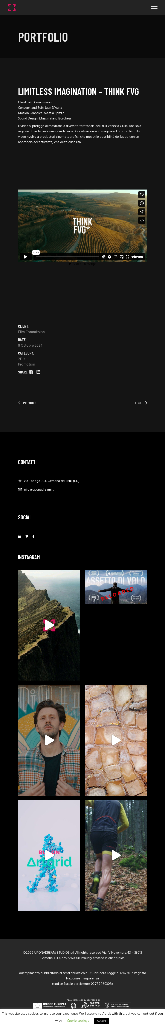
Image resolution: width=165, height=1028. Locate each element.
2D (20, 359)
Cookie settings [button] (78, 1020)
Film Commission (31, 332)
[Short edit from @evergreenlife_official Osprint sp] (116, 855)
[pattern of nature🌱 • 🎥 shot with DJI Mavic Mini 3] (116, 740)
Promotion (26, 364)
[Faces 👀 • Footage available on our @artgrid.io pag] (49, 740)
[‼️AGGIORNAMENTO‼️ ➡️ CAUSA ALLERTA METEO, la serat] (116, 587)
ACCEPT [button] (101, 1021)
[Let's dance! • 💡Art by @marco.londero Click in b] (49, 855)
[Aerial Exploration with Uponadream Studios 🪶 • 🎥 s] (49, 625)
